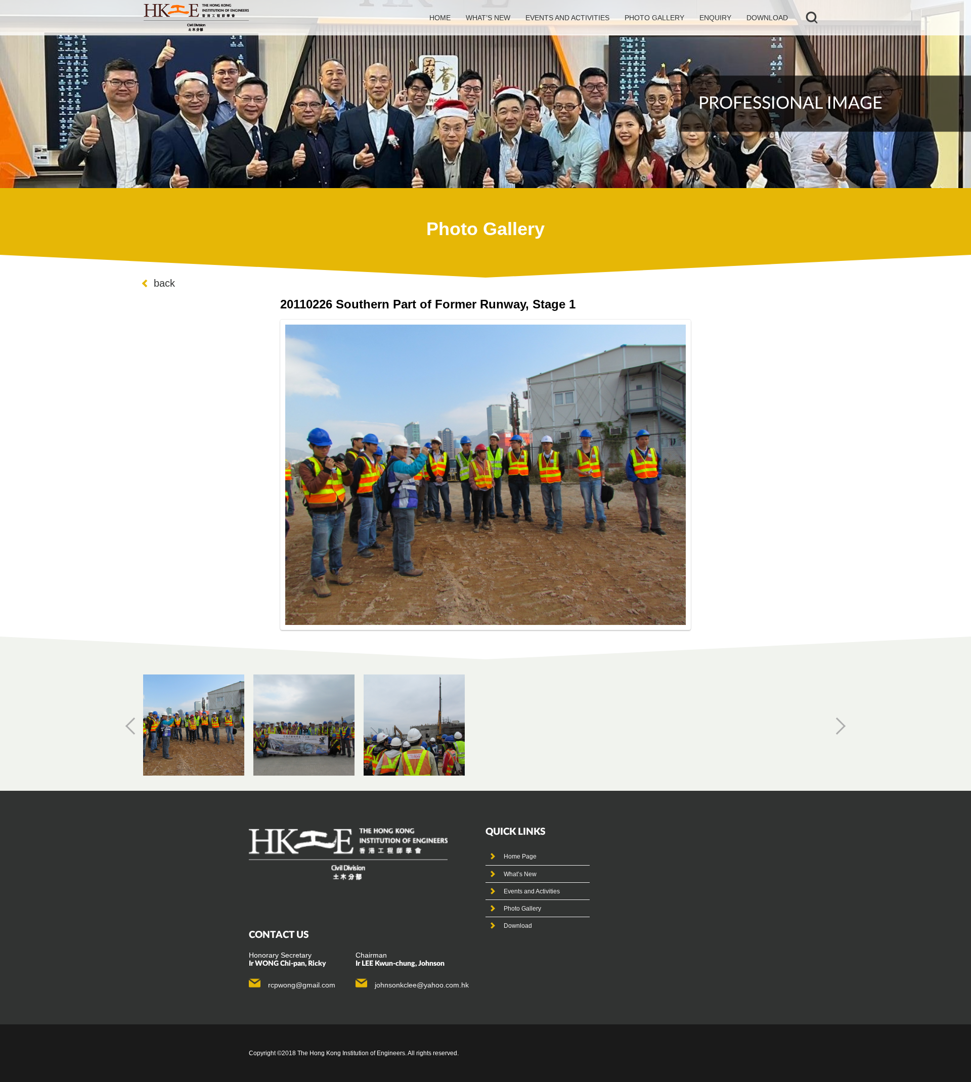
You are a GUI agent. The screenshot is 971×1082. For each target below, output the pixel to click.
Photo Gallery (522, 908)
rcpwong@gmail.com (301, 985)
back (164, 283)
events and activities (567, 18)
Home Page (520, 856)
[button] (134, 726)
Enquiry (715, 18)
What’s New (520, 874)
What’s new (488, 18)
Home (440, 18)
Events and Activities (532, 891)
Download (767, 18)
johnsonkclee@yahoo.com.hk (422, 985)
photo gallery (654, 18)
